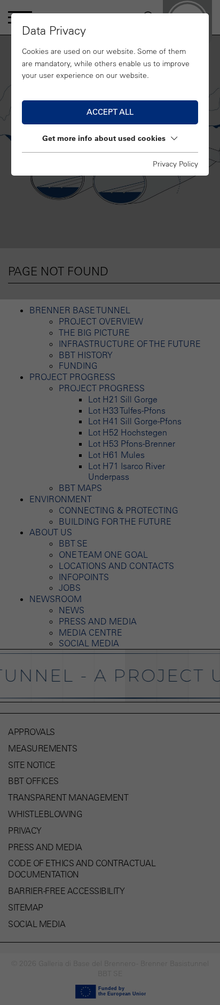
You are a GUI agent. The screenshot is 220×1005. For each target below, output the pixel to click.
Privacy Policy (175, 164)
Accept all (110, 112)
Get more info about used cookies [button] (104, 138)
